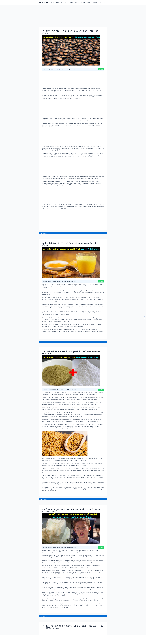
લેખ (62, 2)
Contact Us (102, 2)
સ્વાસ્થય (89, 2)
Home (52, 2)
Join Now (100, 69)
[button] (105, 2)
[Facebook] (144, 316)
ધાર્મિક (66, 2)
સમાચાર (57, 2)
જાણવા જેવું (95, 2)
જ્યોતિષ (71, 2)
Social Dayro (43, 2)
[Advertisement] (73, 18)
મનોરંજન (77, 2)
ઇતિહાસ (83, 2)
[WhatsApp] (144, 318)
